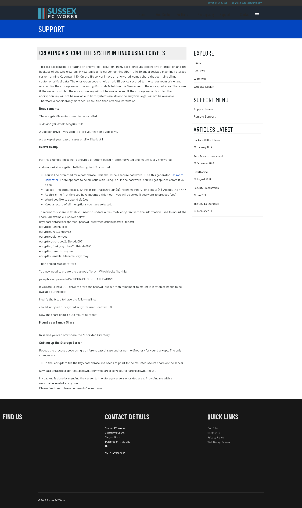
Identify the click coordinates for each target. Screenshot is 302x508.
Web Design (163, 14)
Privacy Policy (215, 437)
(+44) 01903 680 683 (217, 2)
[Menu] (257, 13)
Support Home (203, 109)
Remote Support (205, 116)
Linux (197, 63)
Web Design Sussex (218, 442)
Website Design (204, 86)
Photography (206, 14)
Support (225, 14)
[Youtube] (38, 2)
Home (142, 14)
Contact (245, 14)
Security (199, 71)
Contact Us (214, 432)
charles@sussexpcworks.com (247, 2)
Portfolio (182, 14)
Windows (200, 79)
